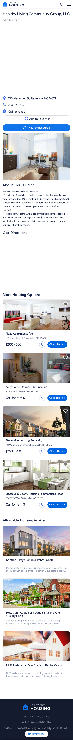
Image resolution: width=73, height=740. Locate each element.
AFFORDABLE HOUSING (36, 722)
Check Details (57, 344)
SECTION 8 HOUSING (37, 716)
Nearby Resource (39, 127)
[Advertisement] (36, 58)
